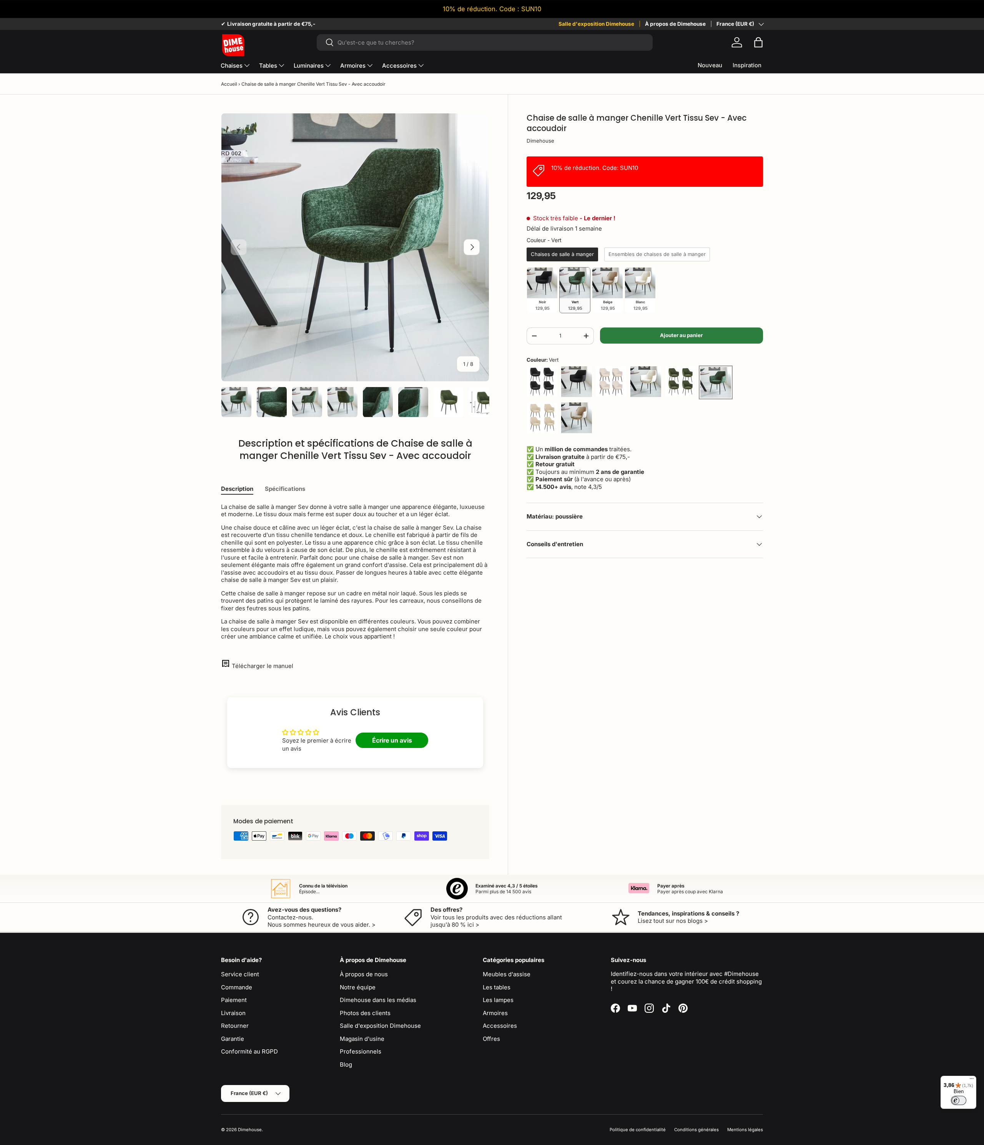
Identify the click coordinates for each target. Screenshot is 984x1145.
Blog (346, 1064)
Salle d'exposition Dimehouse (596, 24)
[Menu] (971, 1080)
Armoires (353, 65)
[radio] (562, 254)
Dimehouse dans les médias (378, 1000)
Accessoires (399, 65)
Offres (491, 1038)
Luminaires (309, 65)
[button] (758, 42)
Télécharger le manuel (262, 666)
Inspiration (747, 65)
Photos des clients (365, 1013)
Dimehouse (540, 141)
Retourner (235, 1025)
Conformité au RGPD (249, 1051)
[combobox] (484, 42)
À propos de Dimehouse (675, 24)
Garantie (232, 1038)
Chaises (232, 65)
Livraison (233, 1013)
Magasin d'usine (362, 1038)
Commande (236, 987)
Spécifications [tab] (285, 488)
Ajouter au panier (681, 335)
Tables (268, 65)
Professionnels (360, 1051)
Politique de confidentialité (638, 1129)
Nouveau (710, 65)
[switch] (958, 1100)
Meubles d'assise (506, 974)
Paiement (234, 1000)
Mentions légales (745, 1129)
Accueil (229, 84)
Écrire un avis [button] (392, 740)
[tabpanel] (355, 571)
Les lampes (498, 1000)
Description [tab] (237, 488)
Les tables (496, 987)
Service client (240, 974)
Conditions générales (696, 1129)
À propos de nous (364, 974)
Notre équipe (358, 987)
